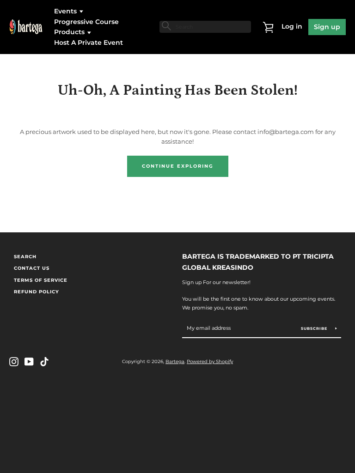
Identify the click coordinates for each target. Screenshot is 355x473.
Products (70, 32)
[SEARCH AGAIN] (165, 25)
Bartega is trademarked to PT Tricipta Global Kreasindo (258, 262)
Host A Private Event (88, 42)
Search (25, 256)
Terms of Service (40, 280)
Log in (292, 26)
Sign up (327, 27)
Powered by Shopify (210, 361)
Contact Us (31, 268)
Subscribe (315, 328)
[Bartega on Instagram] (13, 361)
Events (66, 11)
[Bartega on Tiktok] (44, 361)
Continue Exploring (178, 166)
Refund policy (36, 291)
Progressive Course (86, 22)
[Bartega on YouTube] (29, 361)
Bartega (174, 361)
